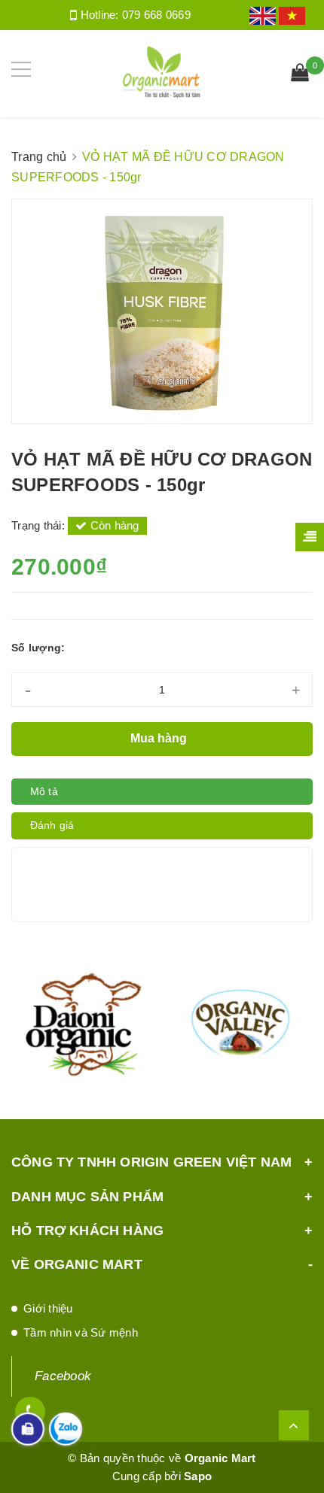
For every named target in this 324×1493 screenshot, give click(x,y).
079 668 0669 (156, 14)
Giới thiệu (48, 1308)
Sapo (198, 1476)
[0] (300, 74)
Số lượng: (38, 648)
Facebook (63, 1376)
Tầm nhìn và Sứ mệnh (80, 1332)
